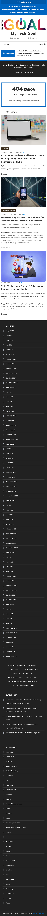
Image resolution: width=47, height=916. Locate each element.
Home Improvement (8, 211)
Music (8, 851)
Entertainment (11, 790)
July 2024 (9, 449)
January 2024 (11, 477)
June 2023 (9, 510)
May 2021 (9, 619)
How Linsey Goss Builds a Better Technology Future (23, 733)
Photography (10, 860)
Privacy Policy (14, 669)
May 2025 (9, 402)
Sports (8, 884)
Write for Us (27, 673)
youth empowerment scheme (23, 13)
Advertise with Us (29, 669)
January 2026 (10, 364)
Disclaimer (32, 665)
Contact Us (13, 665)
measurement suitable (22, 238)
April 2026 (9, 350)
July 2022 (9, 557)
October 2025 (11, 378)
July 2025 (9, 392)
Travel (8, 903)
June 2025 (9, 397)
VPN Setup (13, 309)
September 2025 (12, 383)
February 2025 (11, 416)
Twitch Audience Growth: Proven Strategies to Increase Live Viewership (22, 726)
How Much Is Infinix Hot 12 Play (16, 827)
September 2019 (11, 656)
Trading (8, 898)
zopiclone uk (15, 7)
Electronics (10, 785)
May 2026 (9, 345)
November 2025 (11, 373)
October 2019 (10, 652)
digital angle (12, 235)
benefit (3, 235)
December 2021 (11, 586)
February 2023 (11, 529)
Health (8, 818)
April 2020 (9, 642)
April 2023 (9, 520)
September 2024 (12, 439)
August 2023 (10, 501)
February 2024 (11, 472)
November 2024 (11, 430)
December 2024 (11, 425)
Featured (5, 149)
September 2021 (11, 600)
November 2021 (11, 590)
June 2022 (9, 562)
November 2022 (11, 538)
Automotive (10, 757)
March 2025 (10, 411)
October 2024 (11, 435)
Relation (9, 870)
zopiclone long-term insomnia (15, 10)
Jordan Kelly (17, 152)
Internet (8, 832)
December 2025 (11, 369)
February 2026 (11, 359)
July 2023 (9, 505)
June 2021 (9, 614)
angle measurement (14, 232)
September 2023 (12, 496)
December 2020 (11, 628)
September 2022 (12, 548)
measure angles (7, 238)
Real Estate (10, 865)
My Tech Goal (23, 34)
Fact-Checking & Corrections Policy (22, 681)
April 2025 (9, 406)
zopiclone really (30, 7)
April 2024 (9, 463)
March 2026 (10, 354)
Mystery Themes (38, 913)
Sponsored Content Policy (23, 685)
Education (9, 776)
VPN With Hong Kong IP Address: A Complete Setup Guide (24, 718)
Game (8, 809)
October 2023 (11, 491)
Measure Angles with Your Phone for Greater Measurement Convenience (21, 710)
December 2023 (11, 482)
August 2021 (10, 604)
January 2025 (10, 420)
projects (29, 240)
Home (22, 665)
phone (34, 238)
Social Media (10, 879)
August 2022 (10, 553)
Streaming (9, 889)
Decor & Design (11, 766)
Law (7, 837)
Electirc (8, 780)
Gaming (8, 813)
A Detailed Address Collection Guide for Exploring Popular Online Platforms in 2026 (30, 53)
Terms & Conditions (15, 677)
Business (9, 761)
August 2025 (10, 387)
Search (40, 44)
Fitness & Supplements (14, 804)
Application (10, 752)
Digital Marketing (12, 771)
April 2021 (9, 623)
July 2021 (9, 609)
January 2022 (10, 581)
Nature (8, 856)
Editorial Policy (31, 677)
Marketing (9, 846)
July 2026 (9, 336)
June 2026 (9, 340)
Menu (6, 44)
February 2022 (11, 576)
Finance (8, 799)
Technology (32, 306)
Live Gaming (10, 842)
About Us (16, 673)
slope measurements (21, 243)
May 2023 (9, 515)
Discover (4, 174)
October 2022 (11, 543)
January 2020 (10, 647)
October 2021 (10, 595)
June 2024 (9, 453)
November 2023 (11, 486)
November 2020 (11, 633)
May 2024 (9, 458)
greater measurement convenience (31, 235)
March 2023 (10, 524)
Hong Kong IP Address (30, 304)
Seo (7, 875)
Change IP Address (14, 304)
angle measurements (31, 232)
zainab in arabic (37, 10)
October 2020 (11, 637)
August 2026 (10, 331)
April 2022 (9, 571)
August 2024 (10, 444)
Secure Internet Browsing (18, 306)
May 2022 (9, 567)
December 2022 (11, 534)
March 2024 (10, 468)
